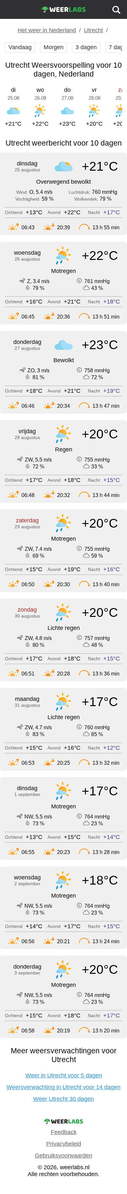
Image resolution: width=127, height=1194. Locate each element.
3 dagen (86, 47)
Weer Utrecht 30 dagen (63, 1099)
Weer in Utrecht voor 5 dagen (63, 1075)
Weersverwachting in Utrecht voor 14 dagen (63, 1087)
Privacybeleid (63, 1144)
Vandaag (20, 47)
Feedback (64, 1132)
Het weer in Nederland (47, 30)
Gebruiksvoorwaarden (63, 1155)
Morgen (54, 47)
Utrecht (93, 30)
